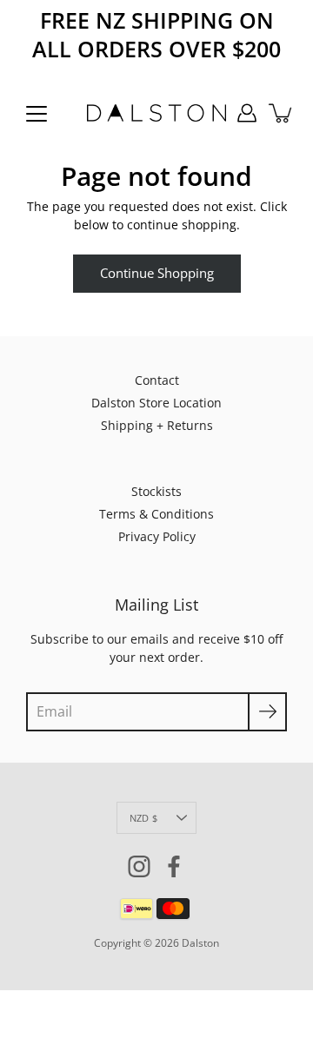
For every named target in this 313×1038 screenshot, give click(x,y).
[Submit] (267, 711)
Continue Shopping (157, 273)
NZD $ (143, 817)
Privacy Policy (157, 536)
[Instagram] (139, 866)
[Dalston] (156, 113)
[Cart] (282, 113)
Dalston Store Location (156, 402)
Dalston (200, 943)
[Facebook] (174, 866)
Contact (157, 380)
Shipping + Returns (157, 425)
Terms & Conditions (156, 514)
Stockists (156, 491)
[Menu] (36, 114)
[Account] (247, 113)
